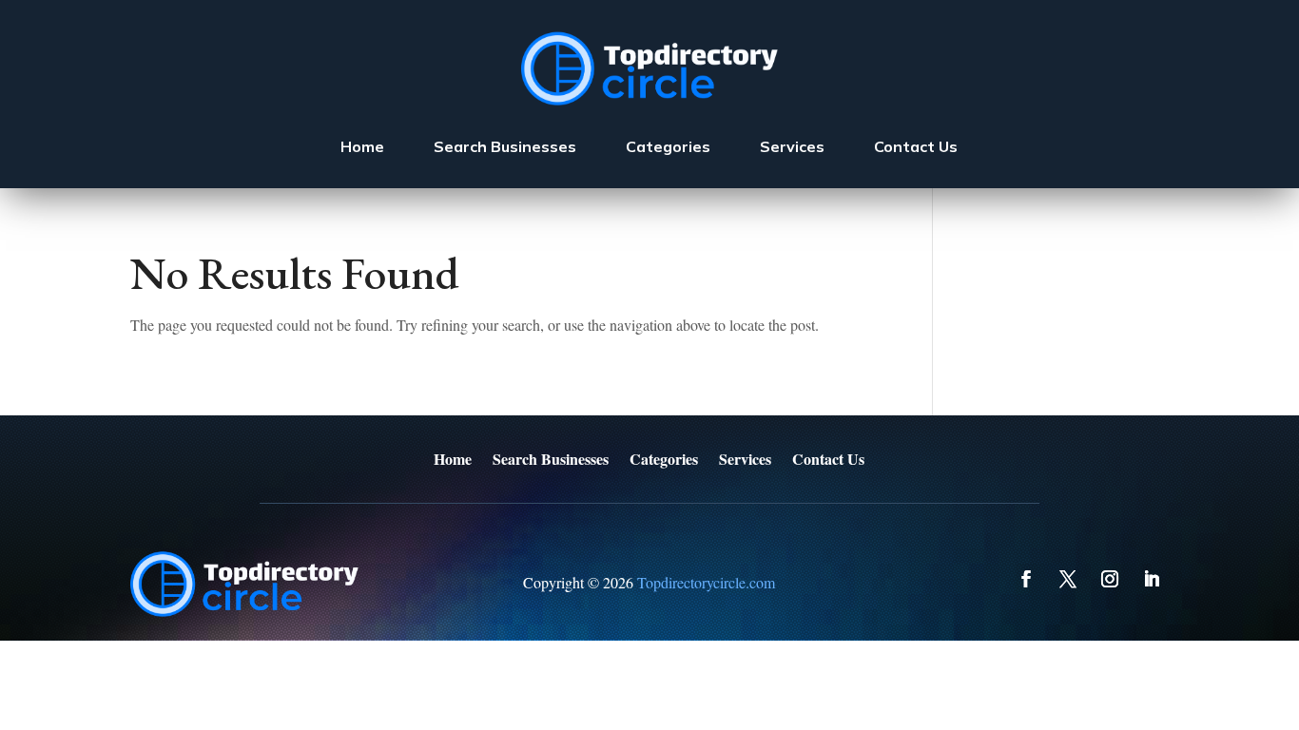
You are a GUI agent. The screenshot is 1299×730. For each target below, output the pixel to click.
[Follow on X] (1068, 579)
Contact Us (916, 146)
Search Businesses (505, 146)
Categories (668, 146)
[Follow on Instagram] (1110, 579)
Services (792, 146)
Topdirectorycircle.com (706, 582)
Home (362, 146)
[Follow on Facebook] (1026, 579)
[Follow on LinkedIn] (1151, 579)
